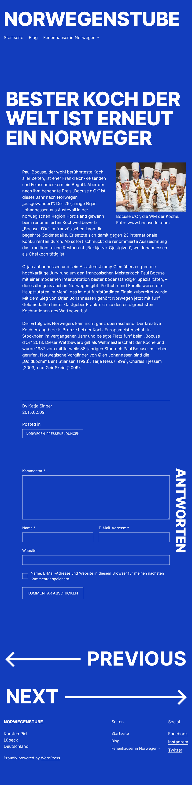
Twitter (175, 750)
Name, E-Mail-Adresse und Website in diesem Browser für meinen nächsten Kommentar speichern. (97, 576)
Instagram (178, 741)
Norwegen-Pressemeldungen (53, 434)
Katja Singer (40, 405)
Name (29, 528)
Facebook (178, 733)
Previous (136, 658)
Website (29, 550)
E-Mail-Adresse (114, 528)
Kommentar (33, 470)
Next (32, 696)
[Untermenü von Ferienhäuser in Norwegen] (98, 37)
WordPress (50, 758)
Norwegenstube (92, 19)
